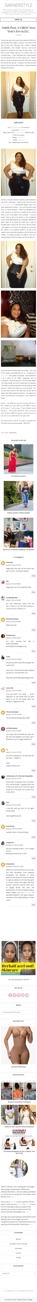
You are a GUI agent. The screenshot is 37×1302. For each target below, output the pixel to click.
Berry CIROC (5, 375)
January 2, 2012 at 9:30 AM (13, 584)
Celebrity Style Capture (18, 1244)
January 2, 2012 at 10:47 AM (13, 691)
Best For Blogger (28, 1299)
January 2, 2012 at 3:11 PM (13, 778)
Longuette (10, 842)
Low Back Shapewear (18, 1067)
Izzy (7, 802)
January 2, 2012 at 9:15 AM (13, 565)
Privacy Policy (28, 1291)
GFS (7, 581)
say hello (13, 1202)
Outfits (12, 433)
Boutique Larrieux (16, 127)
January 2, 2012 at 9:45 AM (13, 638)
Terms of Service (16, 1291)
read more (27, 892)
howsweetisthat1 (12, 619)
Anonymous (10, 864)
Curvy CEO (9, 688)
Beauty (18, 1239)
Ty (7, 750)
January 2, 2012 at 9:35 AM (13, 621)
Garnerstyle (18, 5)
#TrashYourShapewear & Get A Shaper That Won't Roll (19, 1152)
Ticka (8, 657)
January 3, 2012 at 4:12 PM (13, 805)
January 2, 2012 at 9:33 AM (13, 600)
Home (6, 1291)
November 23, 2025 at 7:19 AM (14, 866)
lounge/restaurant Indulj (8, 205)
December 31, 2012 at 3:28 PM (14, 845)
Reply (33, 576)
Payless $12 (21, 137)
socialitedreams (12, 598)
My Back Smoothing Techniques (19, 1102)
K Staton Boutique (19, 132)
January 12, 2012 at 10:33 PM (14, 829)
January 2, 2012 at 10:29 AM (13, 659)
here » (31, 1224)
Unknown (9, 562)
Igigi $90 (22, 130)
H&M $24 (21, 140)
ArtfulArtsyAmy (11, 728)
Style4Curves (10, 635)
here (26, 1212)
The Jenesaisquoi (12, 712)
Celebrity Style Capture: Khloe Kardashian (19, 1127)
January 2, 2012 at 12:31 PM (13, 752)
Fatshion (18, 1248)
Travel (18, 1258)
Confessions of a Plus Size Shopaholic (19, 776)
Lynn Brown (10, 826)
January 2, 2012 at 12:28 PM (13, 731)
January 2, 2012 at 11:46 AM (13, 714)
